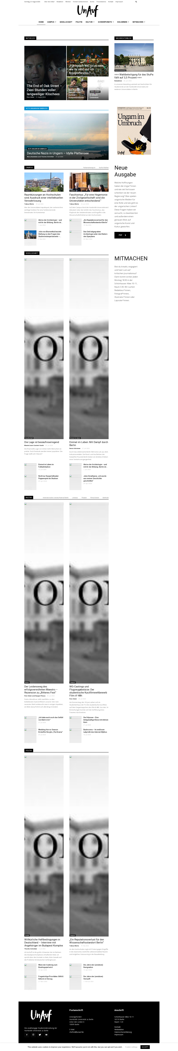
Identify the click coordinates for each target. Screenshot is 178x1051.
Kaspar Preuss (40, 696)
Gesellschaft (66, 22)
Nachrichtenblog (120, 70)
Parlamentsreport (89, 168)
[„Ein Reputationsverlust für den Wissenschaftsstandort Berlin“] (89, 846)
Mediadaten (119, 1029)
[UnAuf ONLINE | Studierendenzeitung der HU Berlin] (89, 11)
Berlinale (106, 498)
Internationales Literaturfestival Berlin (56, 498)
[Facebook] (140, 1)
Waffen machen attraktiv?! (45, 153)
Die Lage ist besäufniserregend (41, 442)
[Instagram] (144, 1)
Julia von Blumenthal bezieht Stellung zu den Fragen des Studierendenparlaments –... (49, 234)
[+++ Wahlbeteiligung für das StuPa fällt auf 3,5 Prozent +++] (134, 57)
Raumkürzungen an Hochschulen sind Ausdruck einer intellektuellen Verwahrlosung (43, 197)
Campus (50, 22)
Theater (84, 498)
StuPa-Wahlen (104, 168)
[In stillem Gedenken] (98, 88)
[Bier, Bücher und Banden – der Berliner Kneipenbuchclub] (77, 88)
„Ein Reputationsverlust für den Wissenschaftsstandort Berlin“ (86, 941)
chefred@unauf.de (76, 1032)
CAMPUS (29, 168)
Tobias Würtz (29, 204)
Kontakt (110, 2)
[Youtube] (152, 1)
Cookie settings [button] (131, 1047)
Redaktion (60, 2)
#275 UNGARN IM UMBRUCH (37, 149)
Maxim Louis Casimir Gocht (34, 445)
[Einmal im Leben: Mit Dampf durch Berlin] (89, 348)
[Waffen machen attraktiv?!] (66, 136)
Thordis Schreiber (30, 949)
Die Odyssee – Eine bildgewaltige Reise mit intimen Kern (95, 719)
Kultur (89, 22)
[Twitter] (148, 1)
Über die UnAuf (49, 2)
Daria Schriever (74, 448)
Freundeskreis (101, 2)
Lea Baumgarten (33, 157)
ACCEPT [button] (145, 1047)
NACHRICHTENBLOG (123, 38)
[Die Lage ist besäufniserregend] (44, 348)
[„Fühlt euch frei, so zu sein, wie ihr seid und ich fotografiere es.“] (88, 61)
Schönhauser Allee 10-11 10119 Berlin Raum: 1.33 (124, 1019)
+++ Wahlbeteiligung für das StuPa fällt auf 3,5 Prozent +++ (133, 76)
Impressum (119, 2)
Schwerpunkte (105, 22)
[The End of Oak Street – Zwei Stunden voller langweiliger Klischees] (45, 73)
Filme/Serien (94, 498)
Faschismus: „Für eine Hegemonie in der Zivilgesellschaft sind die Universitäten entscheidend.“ (88, 197)
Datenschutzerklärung (123, 1032)
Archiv (92, 2)
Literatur (75, 498)
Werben (68, 2)
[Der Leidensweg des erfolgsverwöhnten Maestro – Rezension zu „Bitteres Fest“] (44, 593)
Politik (79, 22)
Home (41, 22)
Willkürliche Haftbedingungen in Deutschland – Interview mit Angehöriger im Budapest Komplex (43, 942)
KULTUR (29, 498)
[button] (136, 2)
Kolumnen (122, 22)
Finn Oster (28, 696)
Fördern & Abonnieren (80, 2)
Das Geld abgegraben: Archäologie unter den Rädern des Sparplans (95, 234)
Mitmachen (138, 22)
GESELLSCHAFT (32, 253)
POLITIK (29, 751)
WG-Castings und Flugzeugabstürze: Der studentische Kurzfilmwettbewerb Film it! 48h (88, 691)
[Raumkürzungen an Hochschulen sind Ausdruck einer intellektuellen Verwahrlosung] (44, 182)
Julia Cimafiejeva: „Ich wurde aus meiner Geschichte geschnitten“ (94, 478)
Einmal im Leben (75, 438)
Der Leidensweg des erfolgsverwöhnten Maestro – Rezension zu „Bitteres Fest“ (41, 689)
